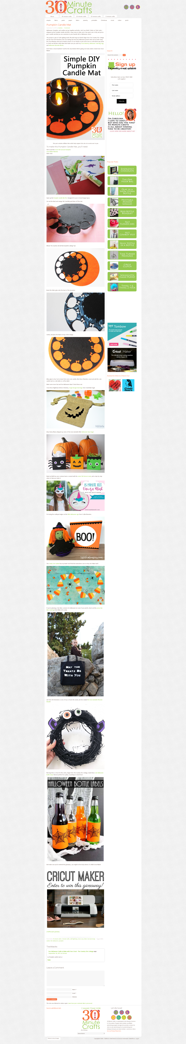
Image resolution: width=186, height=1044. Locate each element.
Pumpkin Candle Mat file (60, 198)
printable (94, 20)
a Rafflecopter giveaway (52, 931)
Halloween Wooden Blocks (56, 45)
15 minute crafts (81, 16)
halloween (55, 941)
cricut (112, 20)
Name (73, 989)
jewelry (85, 20)
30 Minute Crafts (81, 7)
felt (51, 941)
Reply (49, 960)
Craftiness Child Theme (110, 1038)
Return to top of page (53, 1038)
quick (126, 20)
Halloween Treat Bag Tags (97, 43)
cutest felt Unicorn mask (84, 476)
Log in (137, 1038)
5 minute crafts (110, 16)
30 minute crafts (67, 16)
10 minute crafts (96, 16)
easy (82, 939)
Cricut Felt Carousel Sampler (62, 149)
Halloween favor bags (87, 432)
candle (48, 941)
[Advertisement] (121, 35)
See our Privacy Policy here (114, 1031)
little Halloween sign (73, 514)
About (49, 16)
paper (70, 20)
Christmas (104, 20)
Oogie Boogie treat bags (75, 388)
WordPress (132, 1038)
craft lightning (73, 939)
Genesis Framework (123, 1038)
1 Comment (67, 28)
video (119, 20)
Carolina (60, 28)
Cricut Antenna (85, 43)
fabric (56, 20)
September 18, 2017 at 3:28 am (58, 953)
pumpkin (61, 941)
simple (48, 20)
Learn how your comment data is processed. (80, 1003)
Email (73, 993)
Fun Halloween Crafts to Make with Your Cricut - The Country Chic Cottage (71, 951)
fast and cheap (91, 939)
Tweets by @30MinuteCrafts (53, 1008)
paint (63, 20)
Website (74, 997)
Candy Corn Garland (54, 563)
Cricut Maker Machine (52, 151)
